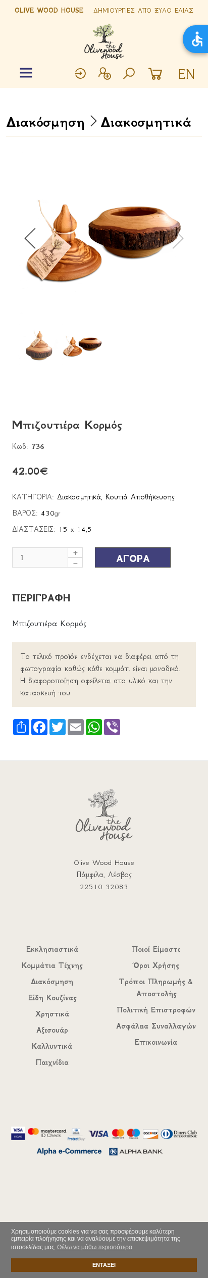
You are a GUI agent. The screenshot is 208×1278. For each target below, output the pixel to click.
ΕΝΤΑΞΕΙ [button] (104, 1265)
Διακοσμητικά (145, 122)
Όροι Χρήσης (156, 965)
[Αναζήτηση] (129, 74)
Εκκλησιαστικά (52, 949)
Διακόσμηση (45, 122)
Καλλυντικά (52, 1046)
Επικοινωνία (156, 1042)
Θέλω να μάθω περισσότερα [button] (94, 1247)
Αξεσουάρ (52, 1030)
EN (186, 74)
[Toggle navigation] (26, 73)
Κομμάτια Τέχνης (52, 965)
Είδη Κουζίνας (52, 997)
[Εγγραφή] (104, 74)
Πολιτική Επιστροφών (156, 1009)
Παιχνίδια (52, 1062)
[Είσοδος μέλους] (80, 74)
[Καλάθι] (158, 74)
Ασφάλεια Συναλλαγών (156, 1026)
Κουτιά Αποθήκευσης (140, 496)
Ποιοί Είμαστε (156, 949)
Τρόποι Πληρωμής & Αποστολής (156, 987)
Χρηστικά (52, 1013)
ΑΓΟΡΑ (133, 558)
